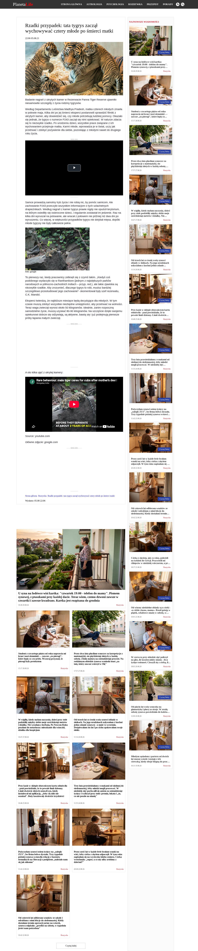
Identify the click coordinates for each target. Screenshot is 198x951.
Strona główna (71, 4)
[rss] (177, 4)
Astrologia (94, 4)
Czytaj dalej (71, 945)
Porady (168, 4)
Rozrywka (135, 4)
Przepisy (153, 4)
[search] (182, 4)
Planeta (23, 4)
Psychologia (115, 4)
